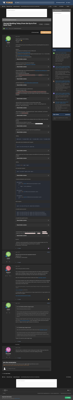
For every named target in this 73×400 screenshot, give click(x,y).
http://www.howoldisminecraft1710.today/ (23, 295)
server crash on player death (60, 53)
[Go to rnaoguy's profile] (54, 66)
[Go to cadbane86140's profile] (54, 102)
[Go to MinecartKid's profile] (8, 349)
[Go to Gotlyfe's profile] (4, 28)
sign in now (27, 363)
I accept (68, 397)
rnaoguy (57, 78)
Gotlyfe (6, 28)
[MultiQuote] (16, 248)
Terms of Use (17, 398)
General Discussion (17, 28)
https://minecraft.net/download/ (24, 52)
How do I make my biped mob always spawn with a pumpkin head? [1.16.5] (62, 67)
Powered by (66, 393)
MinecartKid (8, 353)
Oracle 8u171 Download (30, 64)
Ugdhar (57, 90)
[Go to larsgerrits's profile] (8, 268)
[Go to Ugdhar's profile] (54, 81)
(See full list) (67, 114)
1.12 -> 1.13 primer (19, 289)
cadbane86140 (58, 110)
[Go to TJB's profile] (54, 53)
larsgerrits (8, 272)
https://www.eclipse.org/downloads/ (31, 82)
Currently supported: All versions (10, 19)
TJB (56, 63)
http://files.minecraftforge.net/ (41, 70)
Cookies (4, 393)
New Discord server (58, 10)
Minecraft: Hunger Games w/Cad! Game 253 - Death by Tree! (61, 102)
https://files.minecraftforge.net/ (24, 55)
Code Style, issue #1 (42, 277)
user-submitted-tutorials (24, 320)
